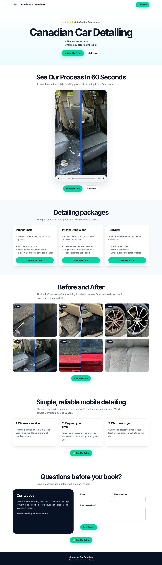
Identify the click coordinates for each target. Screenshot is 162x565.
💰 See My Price (72, 53)
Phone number (120, 494)
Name (82, 494)
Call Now (142, 5)
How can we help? (88, 505)
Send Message (88, 527)
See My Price (73, 188)
